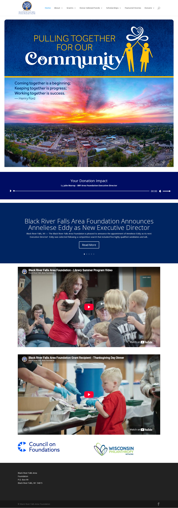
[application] (89, 191)
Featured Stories (133, 8)
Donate (148, 8)
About (57, 8)
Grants (70, 8)
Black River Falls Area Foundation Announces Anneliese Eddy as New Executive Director (89, 224)
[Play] (10, 191)
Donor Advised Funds (90, 8)
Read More (89, 245)
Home (48, 8)
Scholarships (112, 8)
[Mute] (160, 191)
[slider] (166, 191)
